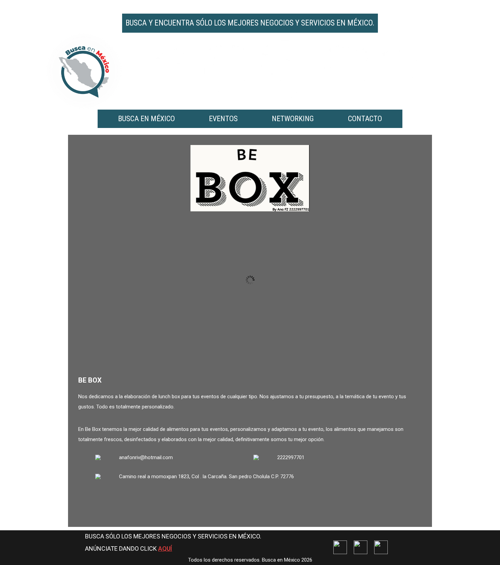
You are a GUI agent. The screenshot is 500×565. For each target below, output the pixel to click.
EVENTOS (223, 118)
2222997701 (290, 457)
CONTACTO (365, 118)
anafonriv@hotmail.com (146, 457)
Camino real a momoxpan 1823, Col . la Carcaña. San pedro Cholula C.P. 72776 (206, 476)
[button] (238, 350)
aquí (165, 548)
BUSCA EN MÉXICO (146, 118)
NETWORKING (293, 118)
